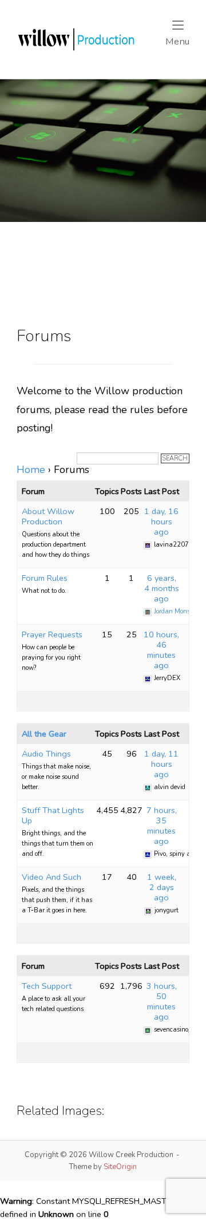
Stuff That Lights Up (53, 815)
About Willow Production (48, 516)
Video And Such (51, 877)
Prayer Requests (52, 634)
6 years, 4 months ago (161, 588)
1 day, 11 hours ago (161, 764)
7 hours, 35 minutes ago (161, 825)
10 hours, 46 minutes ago (161, 650)
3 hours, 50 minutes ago (161, 1001)
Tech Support (47, 986)
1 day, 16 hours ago (161, 521)
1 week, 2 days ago (161, 887)
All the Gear (44, 733)
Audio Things (46, 753)
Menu (177, 41)
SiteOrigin (120, 1167)
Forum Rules (45, 578)
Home (31, 469)
